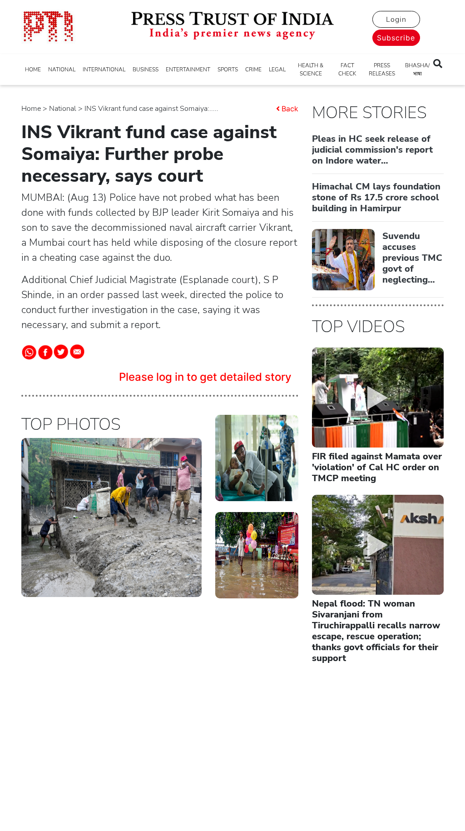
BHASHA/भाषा (417, 69)
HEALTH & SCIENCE (310, 69)
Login (396, 20)
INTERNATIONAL (104, 69)
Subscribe (396, 37)
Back (290, 108)
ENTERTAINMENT (188, 69)
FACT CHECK (347, 69)
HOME (33, 69)
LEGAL (277, 69)
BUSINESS (145, 69)
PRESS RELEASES (382, 69)
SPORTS (228, 69)
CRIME (253, 69)
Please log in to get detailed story (205, 376)
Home (31, 109)
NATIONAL (61, 69)
